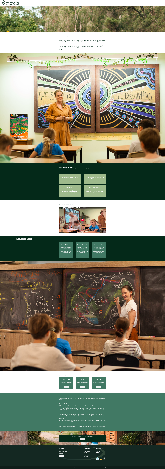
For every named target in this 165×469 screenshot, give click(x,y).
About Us (135, 3)
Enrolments (145, 3)
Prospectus (29, 238)
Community (151, 3)
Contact (162, 3)
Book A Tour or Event (21, 238)
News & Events (156, 3)
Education (140, 3)
